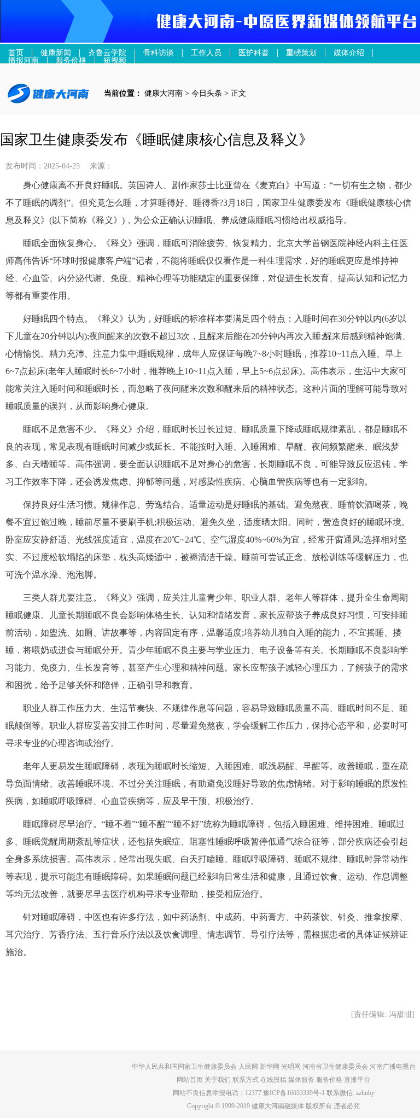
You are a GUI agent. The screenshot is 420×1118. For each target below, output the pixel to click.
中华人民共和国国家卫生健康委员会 (184, 1066)
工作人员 (206, 53)
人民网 (248, 1066)
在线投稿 (274, 1080)
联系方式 (246, 1080)
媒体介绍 (349, 53)
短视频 (114, 61)
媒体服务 (302, 1080)
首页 (16, 53)
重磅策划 (301, 53)
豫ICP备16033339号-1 (294, 1093)
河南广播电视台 (393, 1066)
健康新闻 (55, 53)
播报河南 (23, 61)
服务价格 (330, 1080)
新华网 (269, 1066)
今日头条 (206, 93)
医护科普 (253, 53)
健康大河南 (163, 93)
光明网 (291, 1066)
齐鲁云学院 (107, 53)
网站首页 (190, 1080)
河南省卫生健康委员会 (335, 1066)
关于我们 (218, 1080)
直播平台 (357, 1080)
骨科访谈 (158, 53)
